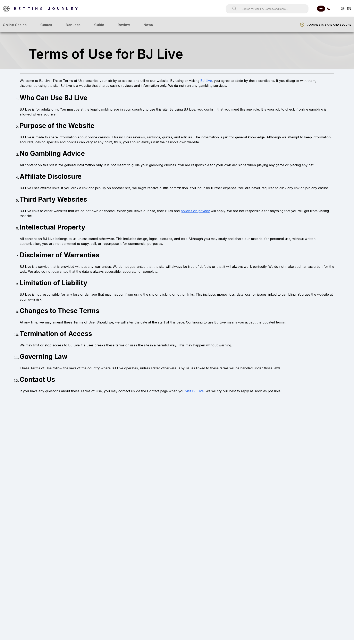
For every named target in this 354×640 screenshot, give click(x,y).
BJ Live (206, 81)
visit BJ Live (194, 391)
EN (349, 9)
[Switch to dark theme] (328, 8)
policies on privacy (195, 211)
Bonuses (73, 25)
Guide (99, 25)
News (148, 25)
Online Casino (15, 25)
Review (124, 25)
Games (46, 25)
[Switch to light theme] (321, 9)
